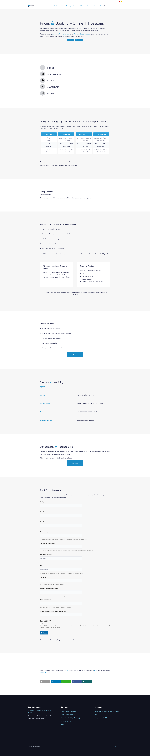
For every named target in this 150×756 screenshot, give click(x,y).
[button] (45, 681)
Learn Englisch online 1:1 (68, 711)
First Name (43, 512)
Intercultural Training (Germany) (70, 718)
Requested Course (46, 554)
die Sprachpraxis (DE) (101, 718)
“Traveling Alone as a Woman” (82, 34)
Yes (43, 624)
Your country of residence (48, 543)
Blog (96, 714)
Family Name (44, 502)
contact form (43, 672)
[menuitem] (41, 5)
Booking (51, 93)
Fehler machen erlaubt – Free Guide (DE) (107, 711)
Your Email (43, 522)
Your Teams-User (45, 600)
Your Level (43, 577)
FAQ (62, 724)
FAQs (67, 670)
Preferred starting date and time (49, 588)
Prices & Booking (66, 721)
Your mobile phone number (48, 532)
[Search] (104, 5)
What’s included (55, 74)
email (96, 670)
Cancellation (53, 87)
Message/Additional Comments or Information (53, 611)
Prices (50, 68)
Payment (51, 80)
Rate (41, 566)
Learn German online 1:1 (68, 714)
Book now (44, 633)
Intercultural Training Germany (61, 34)
